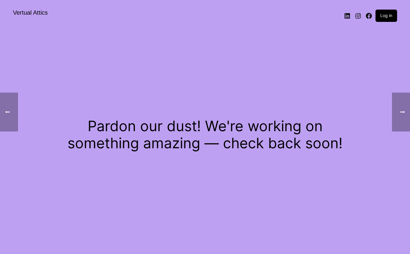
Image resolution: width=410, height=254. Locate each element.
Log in (386, 15)
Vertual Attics (30, 12)
